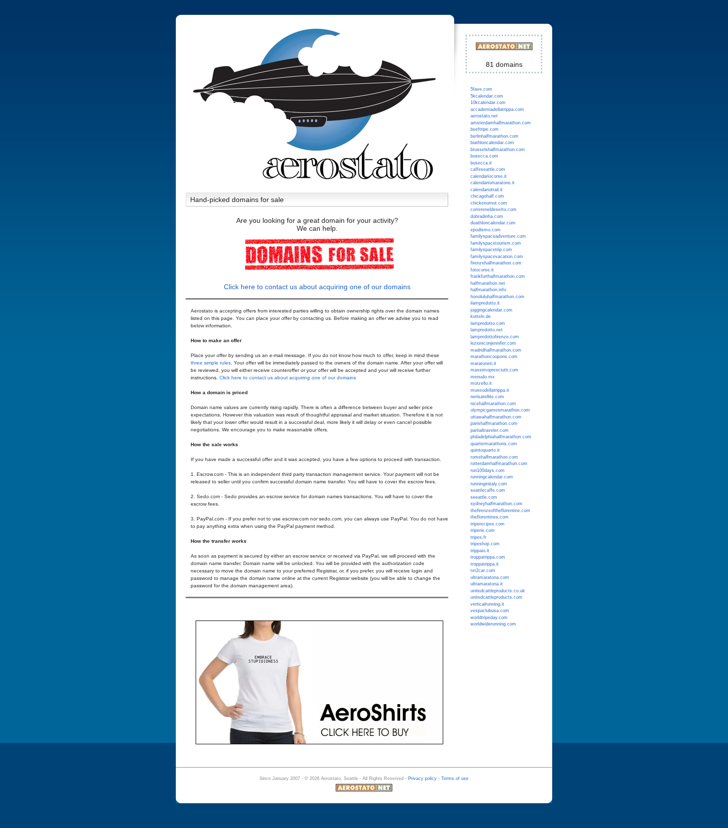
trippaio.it (479, 550)
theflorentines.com (489, 517)
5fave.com (481, 89)
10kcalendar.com (488, 102)
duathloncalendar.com (493, 222)
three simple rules (211, 362)
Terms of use (454, 778)
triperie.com (482, 530)
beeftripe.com (484, 129)
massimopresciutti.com (494, 369)
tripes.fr (478, 537)
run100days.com (487, 470)
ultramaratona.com (489, 577)
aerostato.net (484, 115)
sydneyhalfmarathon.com (496, 503)
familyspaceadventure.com (498, 236)
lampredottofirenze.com (494, 336)
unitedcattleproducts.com (496, 597)
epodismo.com (485, 229)
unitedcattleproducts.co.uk (497, 590)
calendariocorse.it (488, 176)
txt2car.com (482, 570)
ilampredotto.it (485, 303)
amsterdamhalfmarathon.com (500, 122)
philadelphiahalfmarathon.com (500, 436)
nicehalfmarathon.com (493, 403)
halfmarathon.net (487, 283)
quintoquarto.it (485, 450)
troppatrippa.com (487, 557)
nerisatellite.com (487, 396)
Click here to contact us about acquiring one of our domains (317, 287)
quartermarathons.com (493, 443)
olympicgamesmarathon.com (500, 410)
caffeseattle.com (487, 169)
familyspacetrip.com (491, 249)
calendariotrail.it (486, 189)
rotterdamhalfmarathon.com (498, 463)
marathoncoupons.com (494, 356)
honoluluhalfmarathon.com (497, 296)
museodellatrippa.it (489, 390)
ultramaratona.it (486, 583)
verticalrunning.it (487, 604)
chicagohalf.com (487, 196)
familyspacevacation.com (496, 256)
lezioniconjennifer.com (493, 343)
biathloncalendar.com (492, 142)
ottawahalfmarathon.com (495, 416)
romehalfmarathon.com (494, 457)
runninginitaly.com (488, 483)
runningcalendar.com (491, 476)
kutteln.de (480, 316)
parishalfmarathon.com (494, 423)
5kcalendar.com (486, 96)
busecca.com (484, 156)
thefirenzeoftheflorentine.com (500, 510)
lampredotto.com (487, 323)
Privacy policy (422, 778)
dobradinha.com (486, 216)
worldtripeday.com (489, 617)
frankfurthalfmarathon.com (497, 276)
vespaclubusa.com (489, 610)
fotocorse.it (482, 269)
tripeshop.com (485, 543)
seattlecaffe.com (487, 490)
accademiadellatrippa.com (497, 109)
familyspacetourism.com (495, 243)
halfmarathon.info (488, 289)
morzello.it (481, 383)
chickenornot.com (488, 203)
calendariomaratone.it (492, 182)
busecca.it (481, 162)
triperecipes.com (487, 523)
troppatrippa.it (484, 564)
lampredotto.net (486, 329)
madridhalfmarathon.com (495, 350)
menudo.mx (482, 376)
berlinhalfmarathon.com (494, 136)
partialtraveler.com (489, 430)
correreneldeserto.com (493, 209)
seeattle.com (483, 497)
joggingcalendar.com (491, 310)
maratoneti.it (483, 363)
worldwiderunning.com (493, 623)
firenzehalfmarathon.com (495, 262)
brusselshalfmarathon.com (497, 149)
